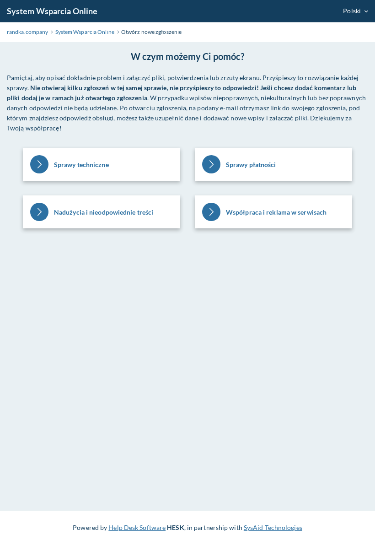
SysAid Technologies (273, 527)
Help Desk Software (137, 527)
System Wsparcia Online (52, 11)
